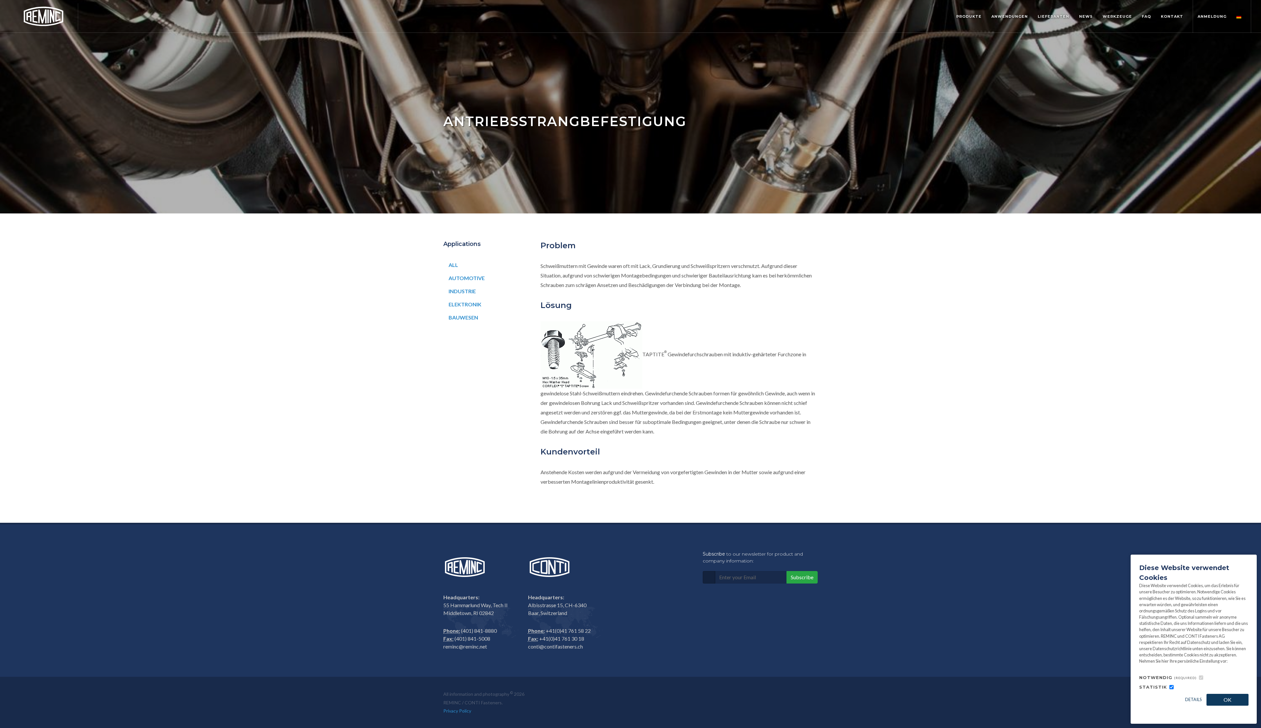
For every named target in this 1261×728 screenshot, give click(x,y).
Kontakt (1172, 16)
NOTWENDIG (1168, 677)
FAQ (1146, 16)
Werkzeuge (1117, 16)
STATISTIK (1153, 687)
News (1086, 16)
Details (1193, 699)
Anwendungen (1009, 16)
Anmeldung (1212, 16)
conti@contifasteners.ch (555, 646)
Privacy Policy (457, 711)
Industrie (462, 291)
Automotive (467, 278)
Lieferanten (1053, 16)
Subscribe (802, 577)
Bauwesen (463, 317)
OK (1227, 699)
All (453, 265)
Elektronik (465, 304)
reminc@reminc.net (465, 646)
